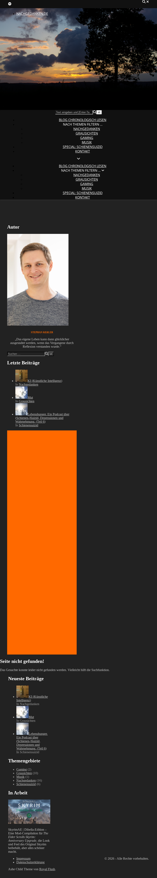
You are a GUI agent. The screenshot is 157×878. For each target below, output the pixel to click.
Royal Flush (47, 869)
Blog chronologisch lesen (82, 120)
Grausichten (87, 133)
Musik (87, 142)
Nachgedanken (86, 129)
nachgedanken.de (32, 13)
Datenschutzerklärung (30, 862)
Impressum (23, 858)
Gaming (86, 138)
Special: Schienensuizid (83, 147)
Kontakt (82, 151)
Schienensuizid (28, 425)
